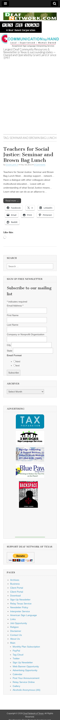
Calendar (17, 674)
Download (15, 595)
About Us (15, 638)
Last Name (12, 324)
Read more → (12, 200)
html (18, 361)
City (9, 345)
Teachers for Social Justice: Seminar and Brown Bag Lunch (28, 154)
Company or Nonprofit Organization (25, 334)
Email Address (15, 305)
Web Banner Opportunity (26, 666)
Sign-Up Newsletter (20, 599)
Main (12, 642)
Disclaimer (15, 631)
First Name (12, 315)
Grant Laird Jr (12, 164)
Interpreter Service (20, 611)
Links (13, 619)
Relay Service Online (24, 682)
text (18, 365)
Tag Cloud (18, 654)
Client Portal (16, 587)
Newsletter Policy (19, 607)
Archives (14, 580)
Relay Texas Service (21, 603)
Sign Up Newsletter (23, 662)
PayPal (16, 650)
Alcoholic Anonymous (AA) (26, 690)
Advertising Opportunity (25, 670)
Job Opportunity (18, 623)
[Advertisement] (30, 101)
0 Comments (39, 164)
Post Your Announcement (26, 678)
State (10, 350)
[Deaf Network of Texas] (30, 14)
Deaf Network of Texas (33, 713)
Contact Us (16, 635)
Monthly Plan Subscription (26, 646)
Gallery (16, 686)
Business (15, 583)
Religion (14, 627)
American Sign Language (23, 615)
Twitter (16, 658)
